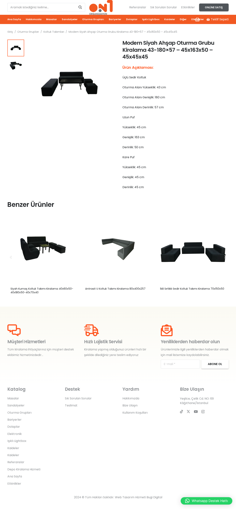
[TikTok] (181, 411)
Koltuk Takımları (54, 32)
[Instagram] (203, 412)
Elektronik (14, 434)
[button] (108, 45)
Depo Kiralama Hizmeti (23, 469)
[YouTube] (196, 411)
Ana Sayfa (14, 476)
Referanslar (137, 7)
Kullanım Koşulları (135, 412)
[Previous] (11, 257)
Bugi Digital (154, 497)
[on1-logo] (100, 7)
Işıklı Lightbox (16, 441)
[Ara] (80, 7)
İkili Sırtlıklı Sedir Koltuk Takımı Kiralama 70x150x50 (192, 289)
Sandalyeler (16, 405)
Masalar (13, 398)
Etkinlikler (188, 7)
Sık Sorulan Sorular (163, 7)
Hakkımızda (130, 398)
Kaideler (13, 448)
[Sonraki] (225, 257)
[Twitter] (188, 411)
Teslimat (71, 405)
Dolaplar (13, 427)
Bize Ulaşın (130, 405)
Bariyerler (14, 420)
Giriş (10, 32)
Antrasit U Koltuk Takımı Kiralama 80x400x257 (115, 289)
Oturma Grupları (28, 32)
